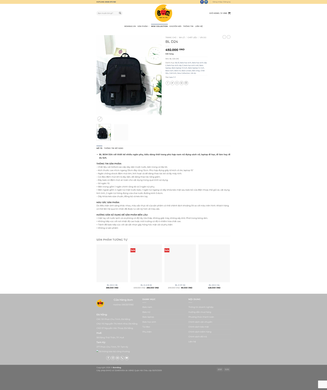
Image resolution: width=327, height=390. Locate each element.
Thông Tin (188, 26)
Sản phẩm (143, 26)
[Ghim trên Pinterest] (181, 83)
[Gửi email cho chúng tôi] (117, 358)
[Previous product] (228, 37)
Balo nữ (177, 71)
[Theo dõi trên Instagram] (206, 2)
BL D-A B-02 (146, 285)
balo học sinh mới (191, 65)
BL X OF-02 (180, 285)
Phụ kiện (147, 332)
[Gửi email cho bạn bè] (177, 83)
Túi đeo (146, 327)
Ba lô (182, 37)
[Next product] (224, 37)
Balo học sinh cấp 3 (175, 65)
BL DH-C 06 (112, 285)
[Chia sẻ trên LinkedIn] (186, 83)
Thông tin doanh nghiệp (200, 307)
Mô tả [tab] (99, 148)
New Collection (159, 26)
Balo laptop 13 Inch (179, 68)
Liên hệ (199, 26)
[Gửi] (120, 13)
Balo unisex (186, 71)
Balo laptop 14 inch (196, 68)
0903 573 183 (110, 2)
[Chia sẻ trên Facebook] (168, 83)
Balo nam (169, 71)
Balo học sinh (185, 63)
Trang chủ (170, 37)
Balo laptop (148, 317)
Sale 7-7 (172, 77)
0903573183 (127, 304)
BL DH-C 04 (214, 285)
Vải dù (203, 37)
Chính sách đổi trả (197, 336)
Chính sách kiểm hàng (199, 332)
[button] (222, 2)
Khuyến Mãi (175, 26)
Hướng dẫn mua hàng (199, 312)
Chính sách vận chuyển (200, 322)
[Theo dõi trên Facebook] (202, 2)
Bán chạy (196, 71)
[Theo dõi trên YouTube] (127, 358)
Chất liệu (192, 37)
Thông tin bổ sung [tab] (113, 148)
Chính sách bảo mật (198, 327)
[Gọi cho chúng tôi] (122, 358)
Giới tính (173, 73)
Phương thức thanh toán (201, 317)
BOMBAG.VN (130, 26)
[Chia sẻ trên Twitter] (172, 83)
